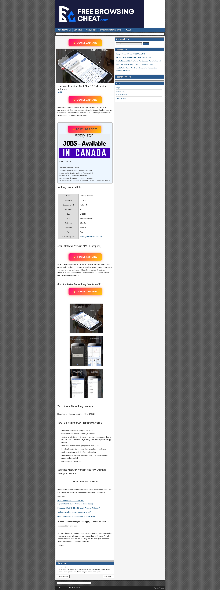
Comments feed (121, 95)
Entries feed (120, 91)
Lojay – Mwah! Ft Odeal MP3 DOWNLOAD (130, 54)
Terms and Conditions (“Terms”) (110, 30)
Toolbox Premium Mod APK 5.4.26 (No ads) (74, 512)
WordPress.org (121, 98)
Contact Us (78, 30)
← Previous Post (63, 576)
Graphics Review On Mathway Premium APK (76, 173)
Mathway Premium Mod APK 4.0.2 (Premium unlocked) (82, 88)
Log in (118, 88)
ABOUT (128, 30)
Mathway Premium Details (69, 168)
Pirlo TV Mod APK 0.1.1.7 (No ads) (70, 501)
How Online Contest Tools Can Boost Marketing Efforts (134, 64)
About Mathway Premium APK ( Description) (76, 170)
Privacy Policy (90, 30)
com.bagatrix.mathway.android (91, 236)
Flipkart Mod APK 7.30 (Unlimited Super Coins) (75, 504)
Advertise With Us (64, 30)
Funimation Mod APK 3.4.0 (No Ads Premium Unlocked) (78, 508)
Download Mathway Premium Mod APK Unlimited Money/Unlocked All (85, 181)
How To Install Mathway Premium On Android (76, 178)
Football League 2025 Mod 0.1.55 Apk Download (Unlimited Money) (138, 61)
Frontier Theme (159, 588)
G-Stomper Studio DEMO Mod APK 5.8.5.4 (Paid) (76, 516)
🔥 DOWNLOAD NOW (85, 42)
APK (60, 92)
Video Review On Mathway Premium (73, 176)
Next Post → (108, 576)
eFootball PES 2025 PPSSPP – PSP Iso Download (133, 57)
